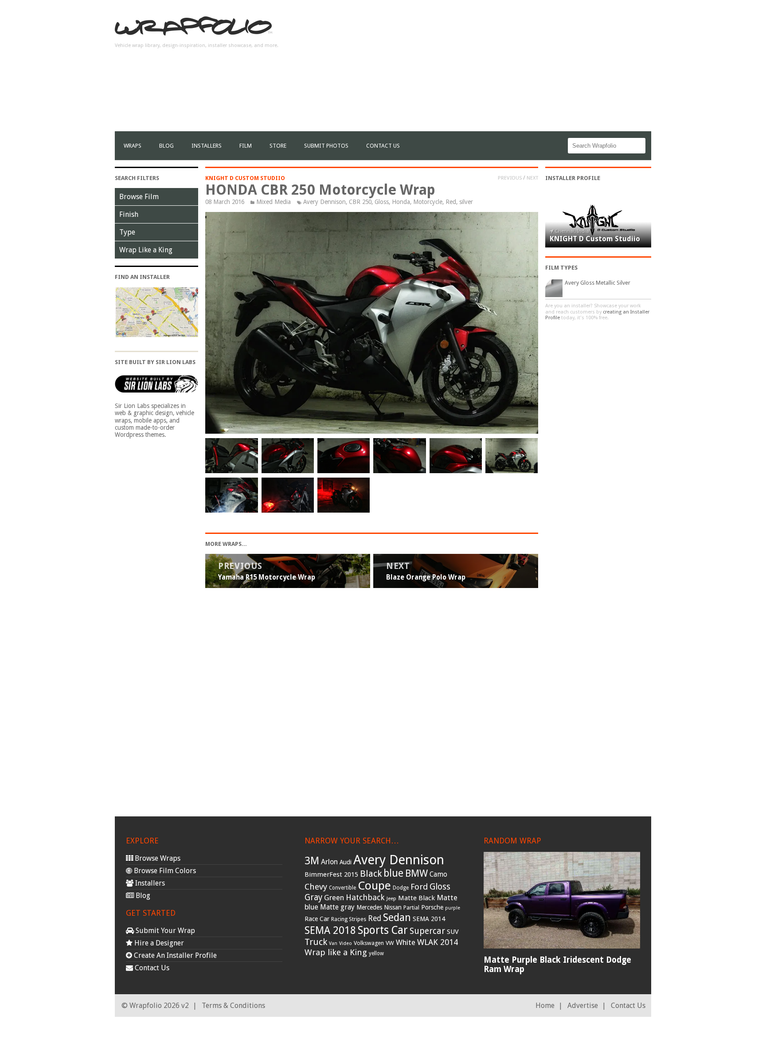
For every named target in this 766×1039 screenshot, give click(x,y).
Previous (510, 178)
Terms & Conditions (233, 1005)
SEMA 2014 (429, 918)
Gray (313, 897)
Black (371, 873)
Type (127, 232)
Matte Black (416, 898)
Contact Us (383, 145)
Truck (316, 942)
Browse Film (139, 196)
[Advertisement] (489, 69)
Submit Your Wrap (164, 930)
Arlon (329, 862)
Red (451, 201)
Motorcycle (427, 201)
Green (334, 898)
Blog (166, 145)
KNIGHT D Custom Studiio (245, 178)
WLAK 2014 (437, 942)
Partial (411, 907)
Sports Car (383, 930)
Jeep (391, 898)
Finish (128, 214)
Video (345, 943)
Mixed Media (273, 201)
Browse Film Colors (164, 870)
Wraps (132, 145)
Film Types (561, 267)
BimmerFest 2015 (331, 874)
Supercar (427, 931)
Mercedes (369, 907)
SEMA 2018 (330, 930)
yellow (376, 953)
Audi (346, 862)
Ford (419, 887)
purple (452, 908)
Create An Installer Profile (174, 955)
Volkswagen (369, 943)
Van (333, 943)
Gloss (382, 201)
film (245, 145)
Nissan (393, 907)
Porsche (432, 907)
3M (312, 861)
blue (393, 873)
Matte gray (337, 907)
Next (532, 178)
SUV (453, 932)
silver (466, 201)
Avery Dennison (324, 201)
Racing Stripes (348, 919)
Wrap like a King (336, 952)
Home (545, 1005)
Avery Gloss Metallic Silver (597, 282)
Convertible (342, 888)
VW (390, 943)
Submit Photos (326, 145)
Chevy (316, 887)
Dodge (401, 888)
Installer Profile (572, 178)
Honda (401, 201)
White (405, 942)
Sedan (397, 917)
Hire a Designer (158, 943)
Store (278, 145)
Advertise (582, 1005)
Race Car (317, 918)
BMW (416, 873)
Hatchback (365, 897)
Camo (438, 874)
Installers (207, 145)
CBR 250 (360, 201)
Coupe (374, 885)
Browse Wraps (156, 858)
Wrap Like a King (145, 250)
